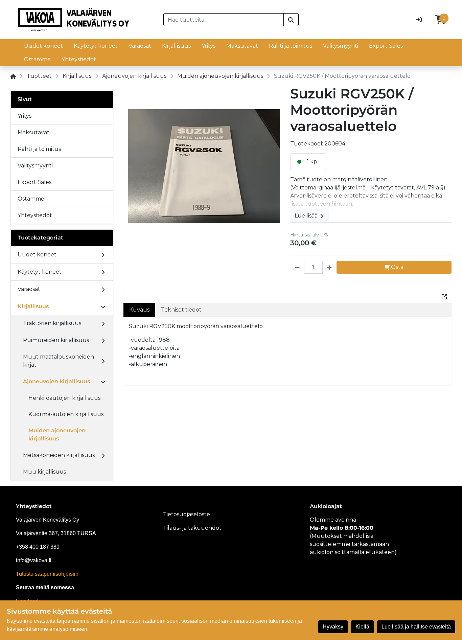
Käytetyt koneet (96, 46)
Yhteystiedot (79, 59)
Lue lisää (307, 215)
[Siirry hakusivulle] (291, 19)
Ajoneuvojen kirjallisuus (134, 76)
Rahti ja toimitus (290, 46)
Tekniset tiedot (181, 309)
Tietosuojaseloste (186, 514)
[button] (297, 267)
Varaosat (140, 46)
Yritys (208, 46)
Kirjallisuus (176, 46)
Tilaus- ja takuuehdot (192, 528)
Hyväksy (333, 627)
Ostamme (37, 59)
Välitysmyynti (340, 46)
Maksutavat (242, 46)
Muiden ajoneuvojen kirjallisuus (220, 76)
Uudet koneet (43, 46)
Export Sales (386, 46)
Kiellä (362, 627)
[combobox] (223, 19)
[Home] (13, 76)
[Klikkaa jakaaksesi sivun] (444, 296)
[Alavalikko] (103, 254)
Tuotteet (39, 76)
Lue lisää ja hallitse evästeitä (416, 627)
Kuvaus (139, 309)
